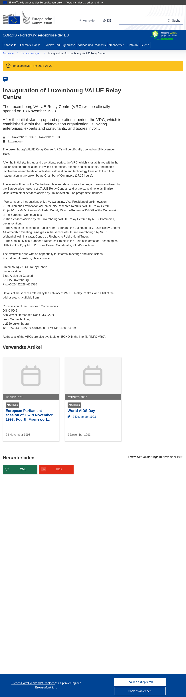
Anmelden (89, 20)
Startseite (10, 45)
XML (23, 469)
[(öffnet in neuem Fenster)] (32, 18)
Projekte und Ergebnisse (59, 45)
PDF (59, 469)
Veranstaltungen (31, 53)
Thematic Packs (30, 45)
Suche (145, 45)
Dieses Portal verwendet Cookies (33, 683)
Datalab (133, 45)
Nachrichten (116, 45)
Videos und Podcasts (92, 45)
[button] (107, 21)
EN (5, 78)
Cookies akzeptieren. (140, 682)
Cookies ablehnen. (140, 691)
